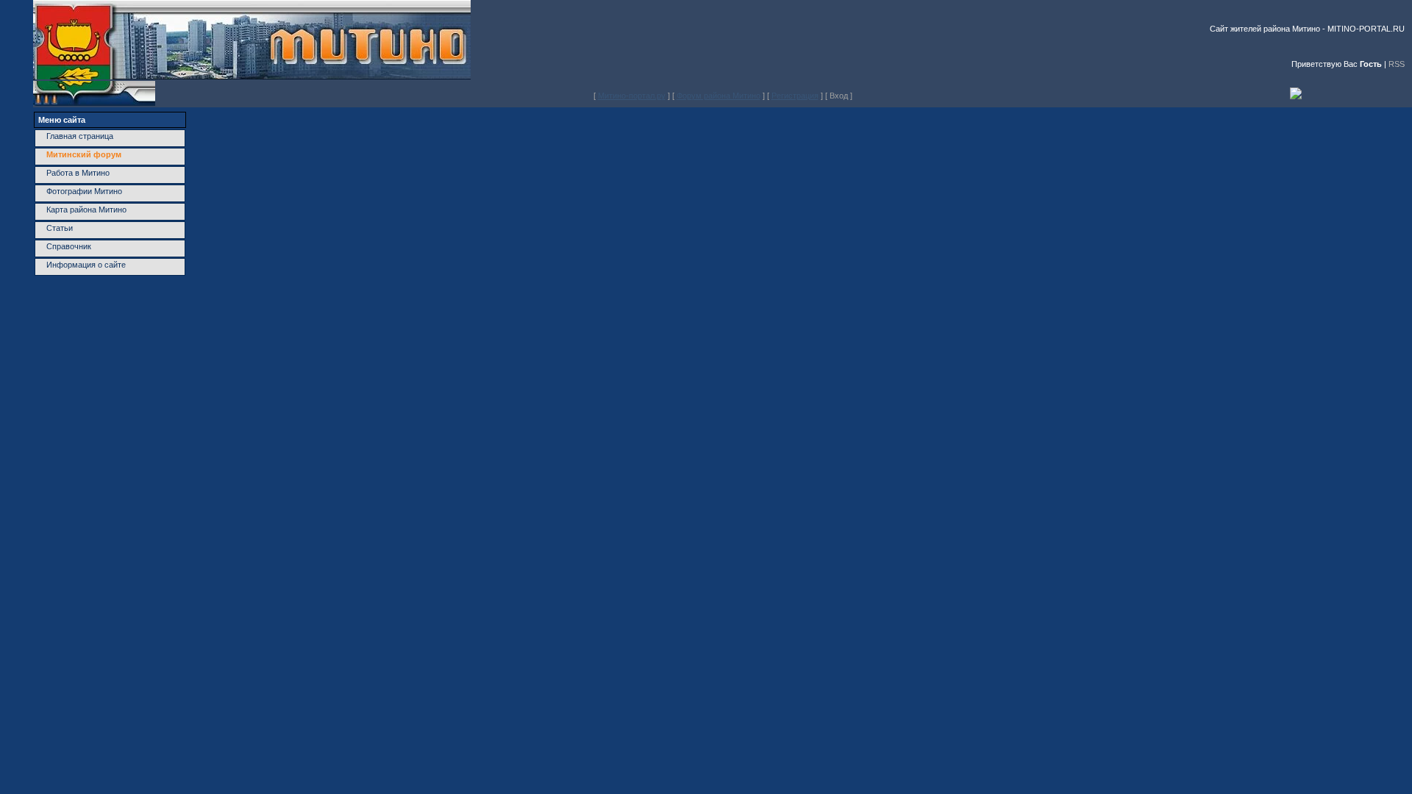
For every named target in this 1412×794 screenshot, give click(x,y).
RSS (1396, 64)
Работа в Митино (78, 172)
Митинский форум (83, 154)
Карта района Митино (86, 209)
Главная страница (79, 136)
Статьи (59, 227)
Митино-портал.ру (632, 95)
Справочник (68, 246)
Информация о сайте (86, 264)
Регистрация (795, 95)
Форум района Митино (718, 95)
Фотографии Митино (84, 191)
